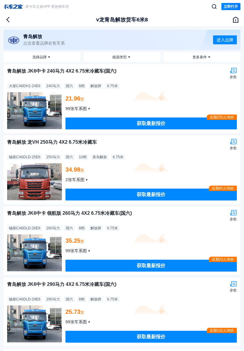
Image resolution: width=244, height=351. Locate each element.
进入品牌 (225, 39)
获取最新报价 (151, 123)
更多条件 (200, 57)
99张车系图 (76, 108)
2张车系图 (75, 179)
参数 (233, 77)
